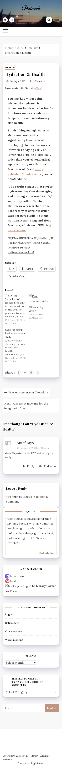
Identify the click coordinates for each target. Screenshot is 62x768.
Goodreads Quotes (47, 553)
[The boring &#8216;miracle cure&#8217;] (17, 309)
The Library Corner (43, 586)
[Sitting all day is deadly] (39, 300)
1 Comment (39, 81)
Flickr (14, 591)
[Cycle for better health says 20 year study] (17, 345)
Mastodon (17, 576)
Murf (21, 443)
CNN (38, 88)
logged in (29, 496)
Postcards (31, 9)
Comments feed (14, 631)
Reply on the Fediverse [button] (41, 466)
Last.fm (15, 581)
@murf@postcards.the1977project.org (27, 453)
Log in (9, 614)
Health (10, 67)
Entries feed (12, 622)
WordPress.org (14, 639)
